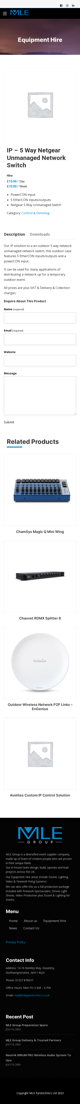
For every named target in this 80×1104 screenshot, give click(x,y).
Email (13, 330)
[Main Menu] (5, 13)
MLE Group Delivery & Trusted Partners (33, 1040)
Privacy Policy (15, 942)
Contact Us (31, 928)
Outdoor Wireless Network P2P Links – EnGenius (40, 707)
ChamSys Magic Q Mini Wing (40, 532)
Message (10, 373)
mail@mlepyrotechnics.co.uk (32, 995)
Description (14, 234)
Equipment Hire (54, 921)
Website (10, 352)
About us (30, 921)
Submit (9, 422)
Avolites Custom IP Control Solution (40, 795)
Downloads (40, 234)
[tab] (15, 233)
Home (13, 921)
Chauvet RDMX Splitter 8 (40, 618)
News (13, 928)
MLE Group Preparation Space (27, 1025)
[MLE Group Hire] (19, 13)
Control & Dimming (36, 213)
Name (14, 309)
